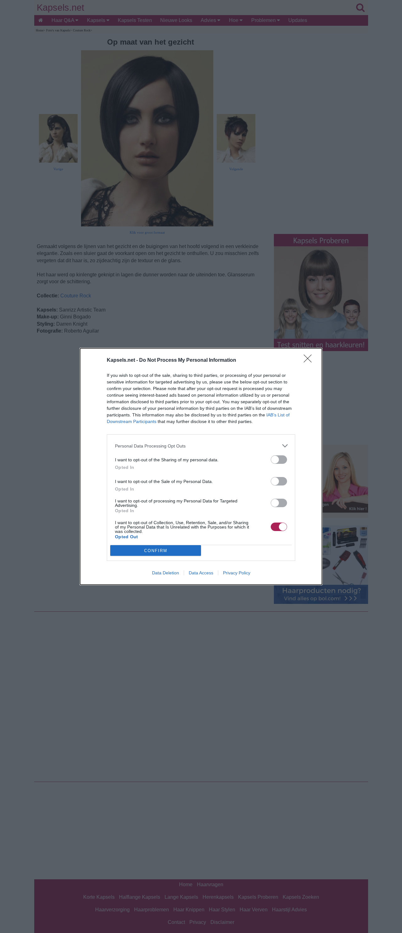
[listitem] (201, 445)
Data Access (201, 572)
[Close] (310, 360)
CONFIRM (155, 550)
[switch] (279, 459)
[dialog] (201, 466)
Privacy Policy (236, 572)
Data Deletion (165, 572)
